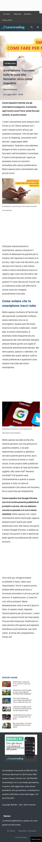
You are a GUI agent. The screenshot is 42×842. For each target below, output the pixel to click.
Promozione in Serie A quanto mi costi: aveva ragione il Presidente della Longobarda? (22, 692)
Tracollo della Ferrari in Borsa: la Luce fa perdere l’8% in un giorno (22, 717)
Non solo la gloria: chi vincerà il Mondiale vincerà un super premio (22, 725)
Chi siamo (6, 14)
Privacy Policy (7, 20)
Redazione (17, 14)
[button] (31, 27)
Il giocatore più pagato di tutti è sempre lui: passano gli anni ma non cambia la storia (22, 708)
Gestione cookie (36, 839)
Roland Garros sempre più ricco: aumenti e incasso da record (21, 683)
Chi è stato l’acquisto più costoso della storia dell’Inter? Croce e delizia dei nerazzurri (22, 700)
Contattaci (6, 809)
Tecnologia (10, 63)
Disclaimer (27, 14)
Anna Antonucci (10, 89)
